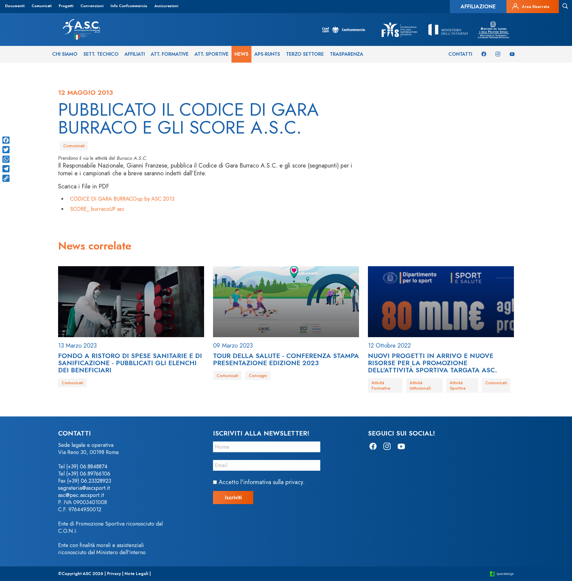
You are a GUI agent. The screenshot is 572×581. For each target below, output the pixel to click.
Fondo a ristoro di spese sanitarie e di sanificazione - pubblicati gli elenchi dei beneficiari (130, 363)
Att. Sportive (212, 54)
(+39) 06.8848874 (87, 466)
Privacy (114, 574)
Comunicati (42, 6)
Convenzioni (91, 6)
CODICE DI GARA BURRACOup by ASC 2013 (122, 199)
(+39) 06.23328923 (89, 481)
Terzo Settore (305, 54)
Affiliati (135, 54)
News (241, 54)
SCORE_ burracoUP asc (97, 209)
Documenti (14, 6)
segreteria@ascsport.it (84, 488)
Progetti (66, 6)
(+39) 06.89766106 (88, 474)
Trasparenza (346, 54)
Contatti (460, 54)
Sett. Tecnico (101, 54)
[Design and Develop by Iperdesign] (502, 574)
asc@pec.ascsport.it (81, 495)
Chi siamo (64, 54)
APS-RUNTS (267, 54)
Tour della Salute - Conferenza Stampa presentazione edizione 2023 (286, 359)
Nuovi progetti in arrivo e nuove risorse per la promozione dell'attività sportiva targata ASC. (432, 363)
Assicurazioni (166, 6)
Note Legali (136, 574)
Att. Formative (170, 54)
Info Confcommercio (129, 6)
